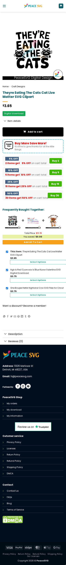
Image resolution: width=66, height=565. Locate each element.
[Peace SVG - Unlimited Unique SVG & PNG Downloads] (33, 5)
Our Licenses (33, 556)
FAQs (9, 497)
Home (5, 86)
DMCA (10, 473)
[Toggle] (5, 121)
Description (15, 334)
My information (15, 415)
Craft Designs (18, 86)
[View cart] (61, 6)
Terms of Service (15, 509)
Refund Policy (14, 460)
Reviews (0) (15, 341)
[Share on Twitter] (11, 316)
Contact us (13, 490)
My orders (12, 403)
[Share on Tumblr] (25, 316)
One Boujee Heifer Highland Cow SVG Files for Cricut (37, 287)
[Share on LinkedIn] (22, 316)
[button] (4, 6)
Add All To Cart (33, 242)
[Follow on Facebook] (17, 386)
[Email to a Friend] (15, 316)
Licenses (11, 448)
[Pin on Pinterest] (18, 316)
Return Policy (13, 454)
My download (14, 409)
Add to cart (35, 131)
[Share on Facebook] (8, 316)
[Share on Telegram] (29, 316)
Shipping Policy (15, 467)
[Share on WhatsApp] (4, 316)
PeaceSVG (43, 560)
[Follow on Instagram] (23, 386)
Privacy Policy (14, 442)
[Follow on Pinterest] (28, 386)
